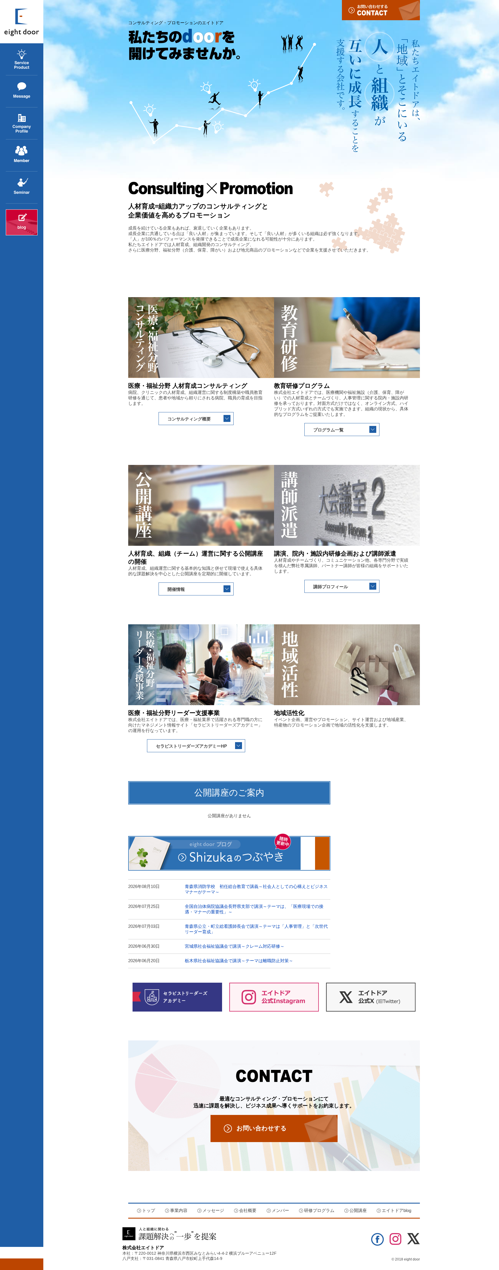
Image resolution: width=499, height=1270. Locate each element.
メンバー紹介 (19, 171)
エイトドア (21, 21)
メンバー (280, 1210)
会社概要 (247, 1210)
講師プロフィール (330, 586)
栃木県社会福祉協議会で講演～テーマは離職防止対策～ (239, 960)
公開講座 (14, 203)
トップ (148, 1210)
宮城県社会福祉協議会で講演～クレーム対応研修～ (234, 946)
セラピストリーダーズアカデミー (177, 997)
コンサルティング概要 (189, 418)
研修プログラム (319, 1210)
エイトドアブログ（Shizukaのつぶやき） (229, 852)
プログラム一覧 (328, 429)
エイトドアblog (22, 222)
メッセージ (213, 1210)
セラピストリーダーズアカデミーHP (191, 746)
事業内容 (178, 1210)
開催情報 (176, 589)
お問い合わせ (381, 10)
